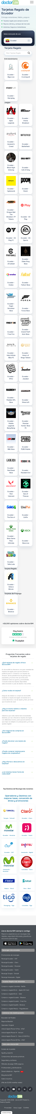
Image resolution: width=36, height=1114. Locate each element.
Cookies (26, 1108)
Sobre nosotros (6, 1079)
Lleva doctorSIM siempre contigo (15, 931)
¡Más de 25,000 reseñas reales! (11, 1082)
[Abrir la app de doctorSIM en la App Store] (10, 943)
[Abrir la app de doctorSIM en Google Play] (26, 943)
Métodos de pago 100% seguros (12, 1064)
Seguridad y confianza (8, 1060)
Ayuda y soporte (7, 1053)
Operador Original (7, 1025)
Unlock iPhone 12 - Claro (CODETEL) (15, 1036)
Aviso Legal (17, 1108)
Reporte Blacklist (7, 1021)
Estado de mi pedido (8, 1049)
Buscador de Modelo (8, 1018)
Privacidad (7, 1108)
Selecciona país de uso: (12, 34)
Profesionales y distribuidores (11, 1068)
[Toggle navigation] (32, 2)
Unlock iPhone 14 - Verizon (12, 1032)
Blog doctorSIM (6, 1075)
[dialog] (6, 1112)
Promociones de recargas (10, 955)
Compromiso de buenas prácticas (12, 1056)
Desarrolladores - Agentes (12, 1071)
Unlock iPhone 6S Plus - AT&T (13, 1040)
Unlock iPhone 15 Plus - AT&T (13, 1029)
